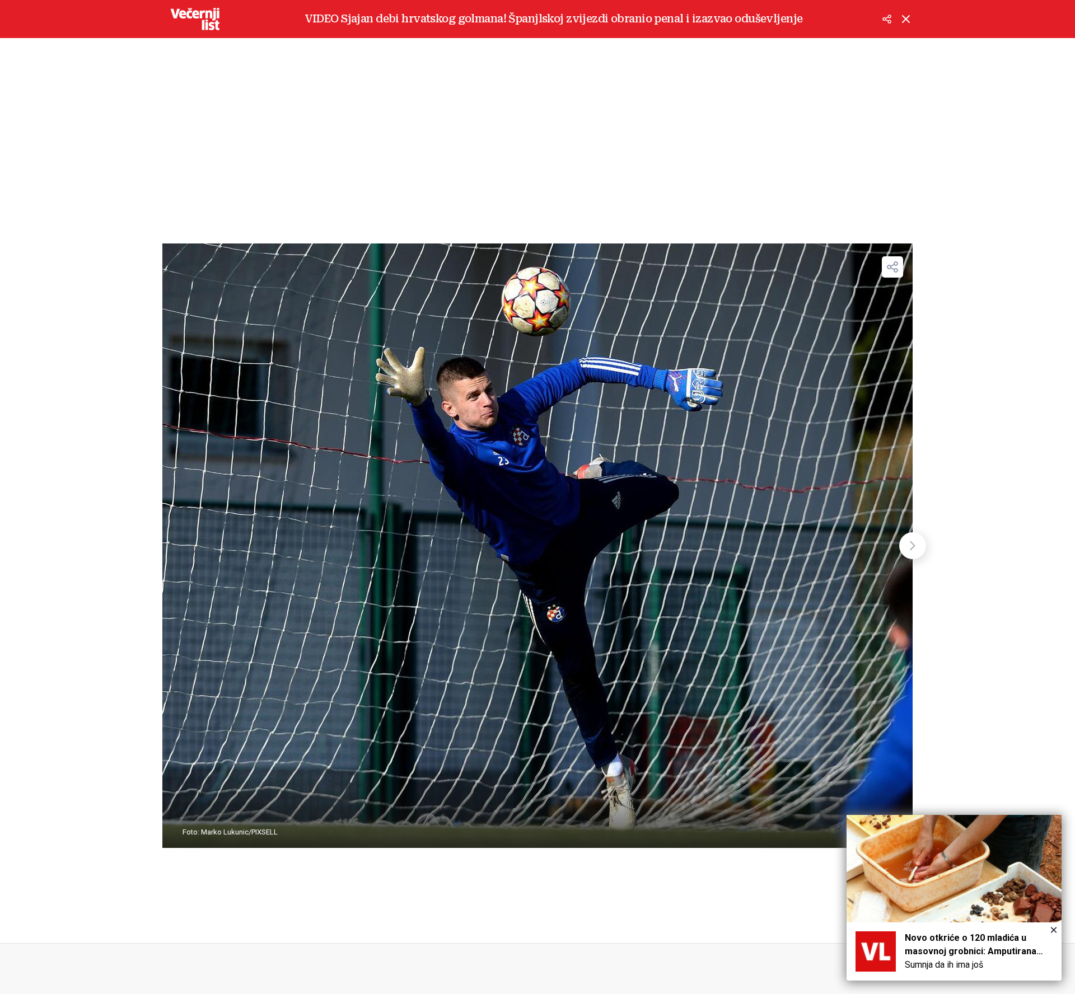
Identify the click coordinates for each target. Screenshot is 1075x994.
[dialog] (954, 898)
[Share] (892, 267)
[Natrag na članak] (906, 19)
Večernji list (194, 19)
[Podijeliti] (887, 19)
